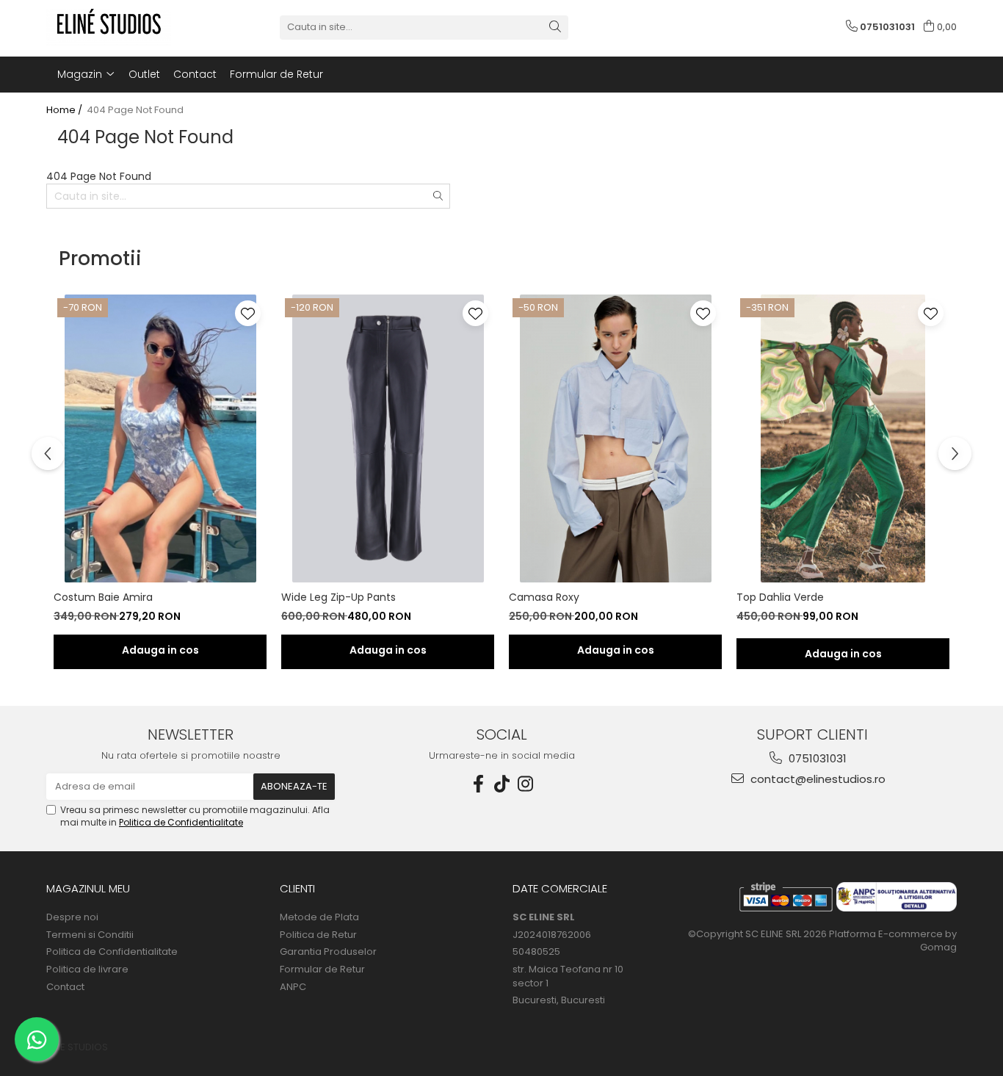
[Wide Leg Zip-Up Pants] (387, 438)
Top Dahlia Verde (780, 597)
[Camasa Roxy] (615, 438)
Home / (65, 110)
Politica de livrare (87, 969)
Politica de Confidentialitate (181, 822)
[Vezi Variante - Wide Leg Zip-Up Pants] (387, 652)
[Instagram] (525, 784)
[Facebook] (478, 784)
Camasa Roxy (544, 597)
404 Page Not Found (135, 110)
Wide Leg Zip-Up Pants (338, 597)
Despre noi (72, 917)
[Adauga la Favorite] (248, 313)
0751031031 (816, 758)
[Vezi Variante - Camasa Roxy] (615, 652)
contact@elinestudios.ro (816, 779)
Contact (195, 74)
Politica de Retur (318, 935)
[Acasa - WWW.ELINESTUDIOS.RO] (119, 27)
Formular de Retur (276, 74)
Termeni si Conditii (90, 935)
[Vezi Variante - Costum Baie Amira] (160, 652)
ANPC (293, 987)
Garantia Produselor (328, 951)
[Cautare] (555, 27)
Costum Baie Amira (103, 597)
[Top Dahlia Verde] (842, 438)
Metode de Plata (319, 917)
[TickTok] (501, 784)
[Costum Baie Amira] (160, 438)
